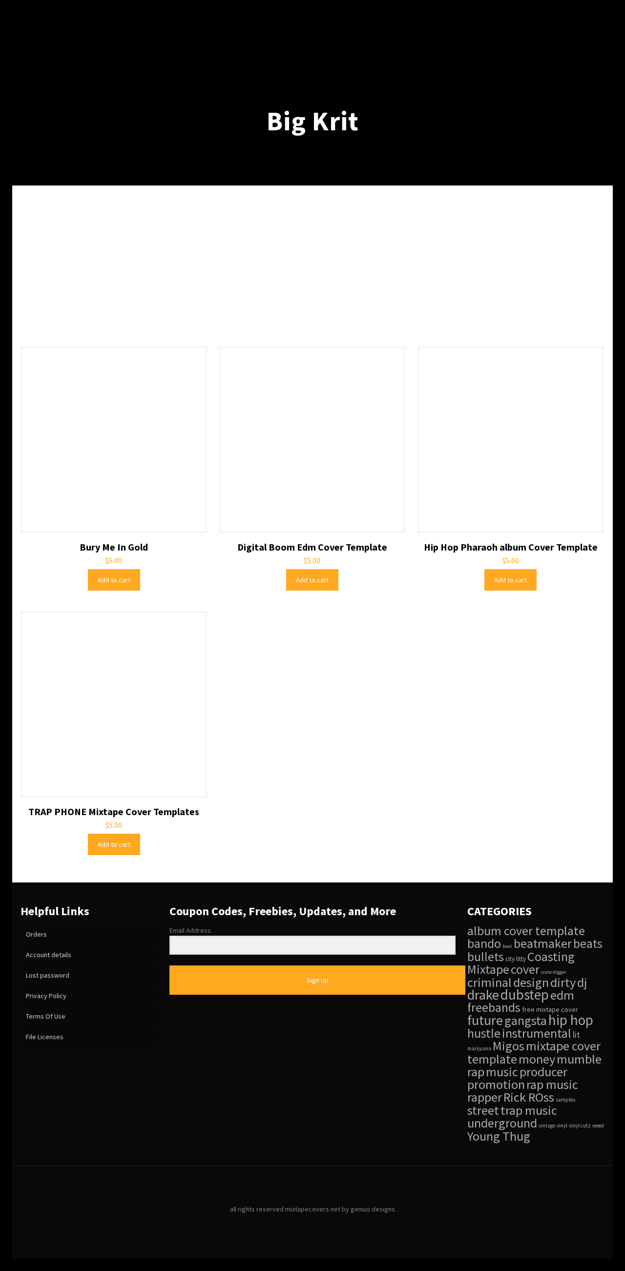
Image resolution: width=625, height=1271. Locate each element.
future (485, 1020)
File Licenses (44, 1036)
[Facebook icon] (302, 1224)
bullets (485, 956)
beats (588, 943)
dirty (563, 982)
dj (582, 982)
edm (562, 995)
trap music (528, 1110)
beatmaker (543, 943)
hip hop (570, 1020)
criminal (489, 982)
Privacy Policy (46, 995)
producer (543, 1072)
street (483, 1110)
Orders (36, 934)
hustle (483, 1033)
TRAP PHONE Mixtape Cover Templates (113, 811)
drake (483, 995)
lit (576, 1034)
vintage (547, 1125)
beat (507, 946)
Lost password (47, 975)
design (531, 982)
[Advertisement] (312, 273)
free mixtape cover (550, 1009)
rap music (552, 1084)
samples (565, 1099)
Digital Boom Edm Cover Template (312, 547)
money (537, 1059)
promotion (496, 1084)
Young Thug (498, 1136)
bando (484, 943)
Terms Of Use (45, 1016)
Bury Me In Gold (114, 547)
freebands (494, 1007)
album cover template (526, 930)
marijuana (479, 1048)
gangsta (525, 1020)
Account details (48, 954)
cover (525, 969)
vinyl (562, 1125)
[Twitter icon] (312, 1224)
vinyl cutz (580, 1125)
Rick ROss (528, 1097)
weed (598, 1125)
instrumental (536, 1033)
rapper (484, 1097)
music (502, 1072)
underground (502, 1123)
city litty (515, 959)
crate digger (553, 972)
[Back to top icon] (312, 1186)
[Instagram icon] (323, 1224)
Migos (508, 1046)
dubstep (524, 995)
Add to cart (114, 579)
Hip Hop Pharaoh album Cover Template (511, 547)
